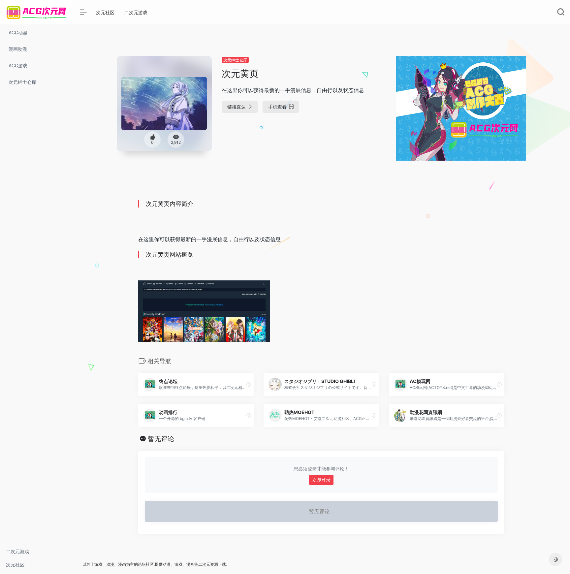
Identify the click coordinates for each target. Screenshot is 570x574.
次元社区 (15, 564)
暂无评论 (161, 439)
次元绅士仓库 (235, 59)
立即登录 (321, 480)
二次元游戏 (17, 551)
